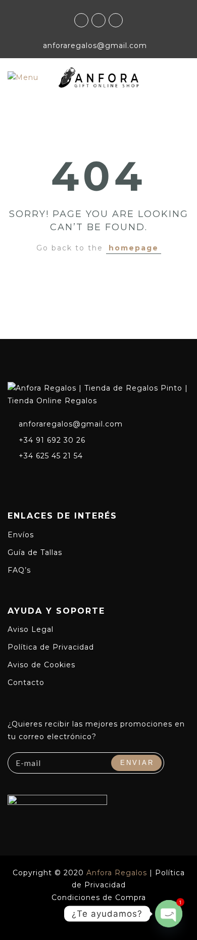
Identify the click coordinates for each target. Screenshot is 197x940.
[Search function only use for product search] (181, 77)
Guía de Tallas (35, 552)
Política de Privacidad (51, 647)
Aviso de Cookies (41, 664)
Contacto (26, 682)
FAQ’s (19, 570)
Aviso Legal (31, 629)
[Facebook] (13, 477)
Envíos (21, 534)
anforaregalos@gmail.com (71, 424)
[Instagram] (31, 477)
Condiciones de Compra (99, 897)
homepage (134, 247)
